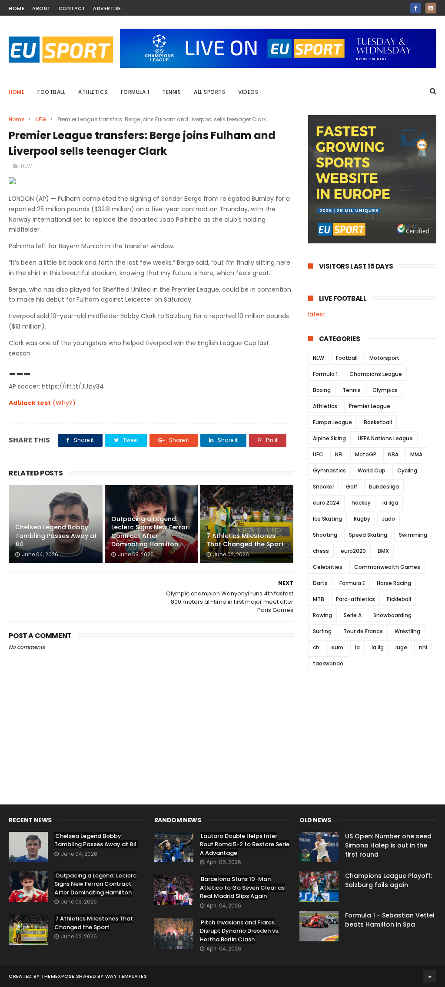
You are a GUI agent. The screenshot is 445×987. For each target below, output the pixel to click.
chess (321, 551)
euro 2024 (326, 502)
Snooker (323, 486)
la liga (390, 502)
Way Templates (126, 976)
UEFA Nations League (385, 438)
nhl (423, 647)
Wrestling (407, 631)
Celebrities (327, 567)
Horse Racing (394, 583)
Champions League (375, 374)
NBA (393, 454)
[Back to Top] (429, 976)
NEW (40, 119)
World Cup (371, 470)
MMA (416, 454)
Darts (320, 583)
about (41, 8)
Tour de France (363, 631)
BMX (383, 551)
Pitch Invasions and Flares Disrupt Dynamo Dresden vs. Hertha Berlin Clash (239, 931)
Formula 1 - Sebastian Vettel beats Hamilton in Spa (390, 920)
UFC (318, 454)
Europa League (332, 422)
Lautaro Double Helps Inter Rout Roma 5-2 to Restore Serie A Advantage (244, 844)
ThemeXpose (58, 976)
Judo (388, 518)
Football (51, 92)
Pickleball (399, 599)
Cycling (407, 470)
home (16, 8)
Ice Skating (327, 518)
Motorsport (384, 358)
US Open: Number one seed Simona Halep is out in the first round (388, 845)
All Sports (209, 92)
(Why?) (64, 403)
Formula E (352, 583)
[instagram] (430, 8)
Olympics (385, 390)
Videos (248, 92)
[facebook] (415, 8)
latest (316, 314)
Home (16, 92)
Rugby (362, 518)
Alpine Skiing (329, 438)
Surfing (322, 631)
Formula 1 (135, 92)
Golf (351, 486)
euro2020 (353, 551)
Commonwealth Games (387, 567)
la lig (378, 647)
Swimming (413, 534)
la (357, 647)
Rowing (322, 615)
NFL (339, 454)
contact (72, 8)
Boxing (322, 390)
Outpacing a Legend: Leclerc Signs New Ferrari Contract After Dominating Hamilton (150, 532)
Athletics (93, 92)
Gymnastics (329, 470)
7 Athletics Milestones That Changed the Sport (245, 540)
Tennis (171, 92)
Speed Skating (368, 534)
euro (337, 647)
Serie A (353, 615)
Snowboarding (392, 615)
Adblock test (30, 403)
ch (316, 647)
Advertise (107, 8)
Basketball (378, 422)
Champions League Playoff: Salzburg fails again (388, 880)
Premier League (369, 406)
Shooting (325, 534)
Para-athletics (355, 599)
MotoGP (365, 454)
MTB (318, 599)
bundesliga (384, 486)
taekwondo (328, 663)
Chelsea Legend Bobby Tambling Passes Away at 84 (56, 535)
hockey (361, 502)
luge (401, 647)
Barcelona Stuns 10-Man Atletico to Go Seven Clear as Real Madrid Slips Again (242, 887)
